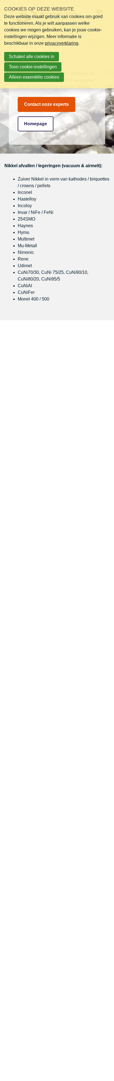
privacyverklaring (61, 43)
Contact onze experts (46, 104)
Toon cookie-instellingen (33, 66)
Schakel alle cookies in (31, 56)
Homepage (35, 123)
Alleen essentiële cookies (34, 77)
